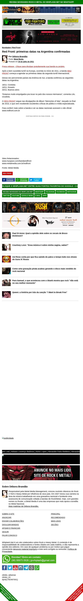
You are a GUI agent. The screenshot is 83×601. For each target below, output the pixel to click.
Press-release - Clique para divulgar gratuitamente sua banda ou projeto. (33, 66)
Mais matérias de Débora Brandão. (24, 506)
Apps (45, 195)
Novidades (6, 48)
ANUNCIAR (6, 517)
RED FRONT (9, 101)
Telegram (50, 192)
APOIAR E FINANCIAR (11, 528)
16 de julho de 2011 (26, 62)
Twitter (6, 195)
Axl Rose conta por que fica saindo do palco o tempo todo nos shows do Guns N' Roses (44, 258)
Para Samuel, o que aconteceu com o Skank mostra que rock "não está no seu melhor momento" (45, 281)
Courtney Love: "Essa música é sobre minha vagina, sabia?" (40, 245)
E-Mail (37, 195)
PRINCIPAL (55, 514)
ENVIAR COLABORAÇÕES (13, 521)
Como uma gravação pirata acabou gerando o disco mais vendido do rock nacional (44, 270)
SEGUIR (5, 532)
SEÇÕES (54, 525)
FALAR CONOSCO (9, 535)
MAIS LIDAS (56, 521)
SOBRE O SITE (8, 514)
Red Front (16, 48)
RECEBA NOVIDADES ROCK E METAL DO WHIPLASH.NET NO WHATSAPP (41, 2)
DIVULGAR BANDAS (10, 525)
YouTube (15, 195)
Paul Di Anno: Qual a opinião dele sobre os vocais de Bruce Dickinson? (39, 234)
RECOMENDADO (58, 517)
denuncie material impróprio (25, 549)
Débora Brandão (19, 56)
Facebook (60, 192)
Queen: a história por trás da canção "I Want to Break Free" (39, 292)
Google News (27, 195)
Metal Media (18, 59)
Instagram (71, 192)
